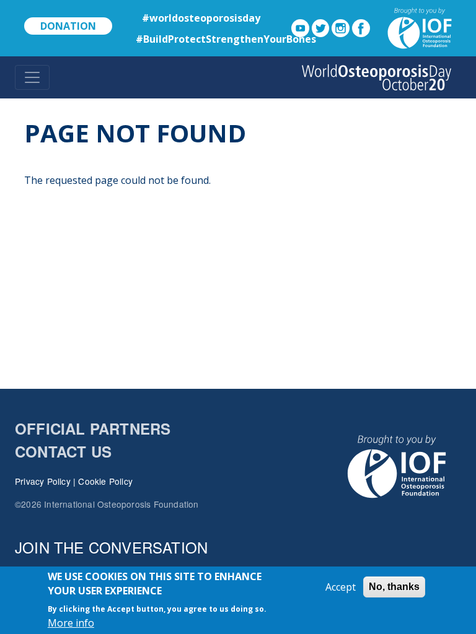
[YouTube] (300, 27)
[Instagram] (341, 27)
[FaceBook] (361, 27)
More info (71, 623)
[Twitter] (321, 27)
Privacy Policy (43, 481)
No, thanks (394, 586)
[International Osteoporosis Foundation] (412, 27)
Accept (340, 587)
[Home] (376, 77)
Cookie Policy (105, 481)
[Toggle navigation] (32, 77)
